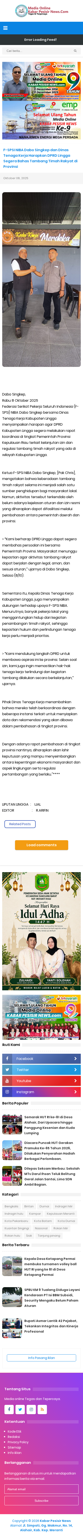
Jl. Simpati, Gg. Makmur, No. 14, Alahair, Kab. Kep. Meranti (46, 1527)
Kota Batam (43, 1221)
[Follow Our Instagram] (31, 1409)
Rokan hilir (61, 1228)
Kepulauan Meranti (61, 1214)
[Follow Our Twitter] (20, 1409)
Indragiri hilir (64, 1206)
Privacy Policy (18, 1442)
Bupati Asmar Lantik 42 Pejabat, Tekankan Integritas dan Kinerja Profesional (51, 1326)
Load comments (42, 845)
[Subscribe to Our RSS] (42, 1409)
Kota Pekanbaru (16, 1221)
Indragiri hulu (14, 1214)
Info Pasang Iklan (41, 1358)
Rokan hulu (12, 1236)
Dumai (44, 1206)
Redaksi (14, 1437)
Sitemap (14, 1447)
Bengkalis (11, 1206)
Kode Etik (14, 1431)
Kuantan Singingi (17, 1228)
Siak (29, 1236)
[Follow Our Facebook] (9, 1409)
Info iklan (14, 1453)
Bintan (29, 1206)
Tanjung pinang (49, 1236)
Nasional (41, 1228)
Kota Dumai (66, 1221)
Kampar (35, 1214)
